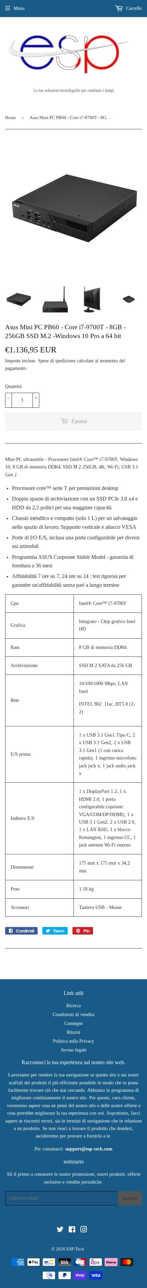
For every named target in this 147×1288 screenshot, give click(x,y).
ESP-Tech (75, 1248)
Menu (19, 8)
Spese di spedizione (57, 360)
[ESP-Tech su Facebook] (72, 1230)
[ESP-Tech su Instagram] (83, 1230)
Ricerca (73, 1005)
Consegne (73, 1023)
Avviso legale (73, 1050)
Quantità (13, 386)
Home (10, 117)
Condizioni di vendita (73, 1014)
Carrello (133, 8)
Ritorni (73, 1032)
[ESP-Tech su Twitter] (60, 1230)
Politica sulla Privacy (73, 1041)
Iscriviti (129, 1198)
